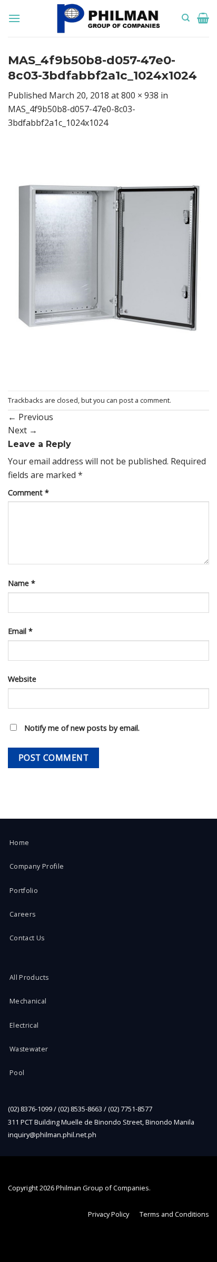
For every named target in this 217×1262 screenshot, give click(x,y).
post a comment (144, 400)
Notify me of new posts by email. (82, 728)
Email (20, 631)
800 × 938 (140, 95)
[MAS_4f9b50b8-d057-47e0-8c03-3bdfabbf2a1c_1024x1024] (108, 259)
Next (22, 430)
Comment (28, 493)
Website (22, 679)
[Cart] (203, 18)
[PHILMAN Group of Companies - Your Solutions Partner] (108, 19)
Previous (30, 417)
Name (21, 583)
